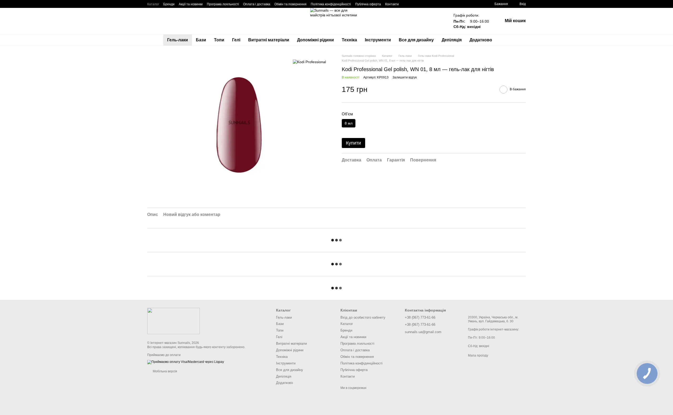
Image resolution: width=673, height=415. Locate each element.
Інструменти (378, 40)
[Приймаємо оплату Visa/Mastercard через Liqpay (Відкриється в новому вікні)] (185, 362)
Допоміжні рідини (315, 40)
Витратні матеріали (268, 40)
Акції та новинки (191, 4)
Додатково (481, 40)
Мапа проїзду (478, 355)
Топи (219, 40)
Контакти (392, 4)
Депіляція (452, 40)
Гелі (236, 40)
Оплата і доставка (256, 4)
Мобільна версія (164, 371)
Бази (201, 40)
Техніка (349, 40)
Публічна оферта (368, 4)
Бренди (169, 4)
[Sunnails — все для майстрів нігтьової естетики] (173, 321)
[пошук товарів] (505, 40)
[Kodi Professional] (309, 61)
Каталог (153, 4)
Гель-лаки (177, 40)
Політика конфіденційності (331, 4)
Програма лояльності (223, 4)
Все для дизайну (416, 40)
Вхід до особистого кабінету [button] (362, 317)
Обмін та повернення (290, 4)
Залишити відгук (404, 77)
